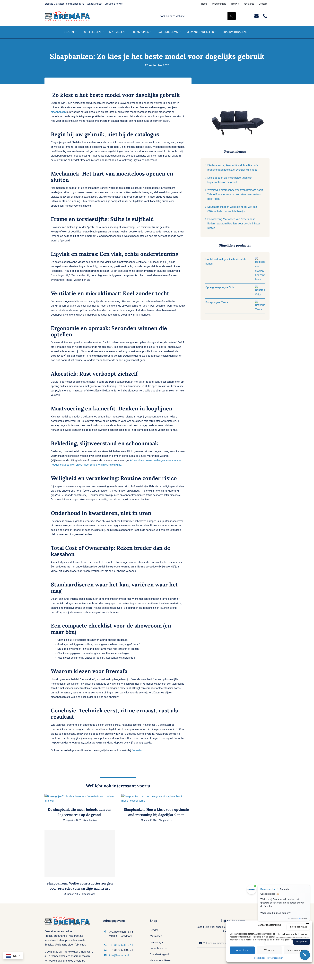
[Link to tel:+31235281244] (265, 16)
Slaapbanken (90, 820)
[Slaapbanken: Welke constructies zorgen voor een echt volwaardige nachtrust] (79, 853)
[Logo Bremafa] (67, 12)
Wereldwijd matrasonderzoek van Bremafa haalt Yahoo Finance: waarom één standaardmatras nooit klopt (235, 194)
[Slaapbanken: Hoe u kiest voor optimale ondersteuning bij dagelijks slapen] (156, 796)
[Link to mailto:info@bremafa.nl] (256, 16)
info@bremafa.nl (119, 955)
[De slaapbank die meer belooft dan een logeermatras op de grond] (79, 796)
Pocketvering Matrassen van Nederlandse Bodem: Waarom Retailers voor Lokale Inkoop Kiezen (233, 224)
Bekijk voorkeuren (296, 950)
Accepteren (242, 950)
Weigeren (269, 950)
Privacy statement (275, 958)
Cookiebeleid (259, 958)
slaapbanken (58, 112)
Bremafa (137, 750)
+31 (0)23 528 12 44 (121, 944)
